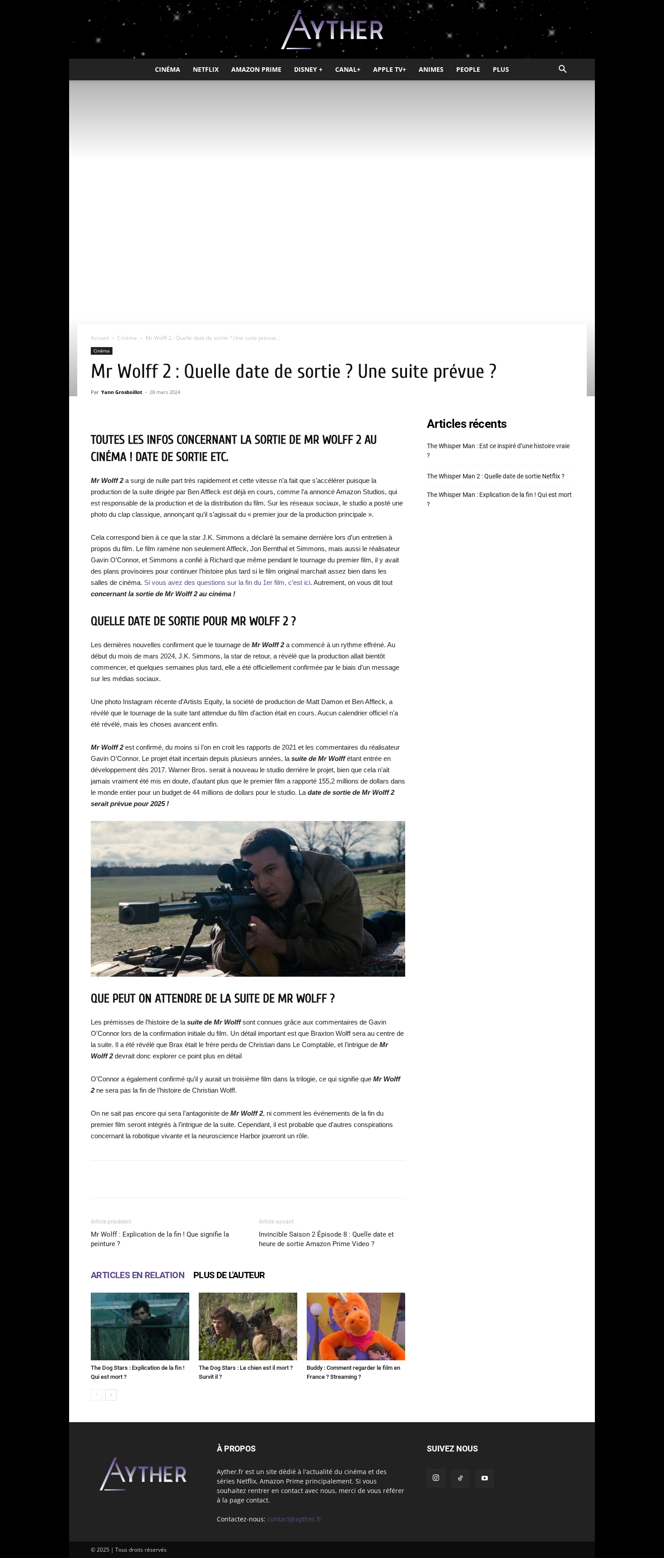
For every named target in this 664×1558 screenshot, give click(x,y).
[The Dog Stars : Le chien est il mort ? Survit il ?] (248, 1326)
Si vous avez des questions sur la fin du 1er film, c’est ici (227, 582)
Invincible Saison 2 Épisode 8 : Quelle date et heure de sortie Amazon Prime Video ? (326, 1239)
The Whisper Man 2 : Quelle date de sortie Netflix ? (496, 476)
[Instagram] (436, 1478)
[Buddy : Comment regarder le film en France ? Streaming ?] (356, 1326)
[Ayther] (332, 29)
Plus (501, 69)
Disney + (308, 69)
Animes (431, 69)
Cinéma (167, 69)
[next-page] (111, 1394)
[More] (362, 1179)
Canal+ (347, 69)
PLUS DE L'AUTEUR (229, 1275)
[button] (562, 70)
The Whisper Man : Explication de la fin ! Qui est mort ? (499, 499)
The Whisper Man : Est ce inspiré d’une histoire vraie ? (498, 450)
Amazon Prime (256, 69)
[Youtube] (485, 1479)
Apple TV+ (389, 69)
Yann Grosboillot (121, 392)
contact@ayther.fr (294, 1519)
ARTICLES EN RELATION (137, 1275)
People (468, 69)
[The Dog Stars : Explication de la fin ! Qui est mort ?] (140, 1326)
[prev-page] (96, 1394)
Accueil (100, 338)
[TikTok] (460, 1479)
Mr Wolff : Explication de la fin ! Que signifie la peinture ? (160, 1239)
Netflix (206, 69)
